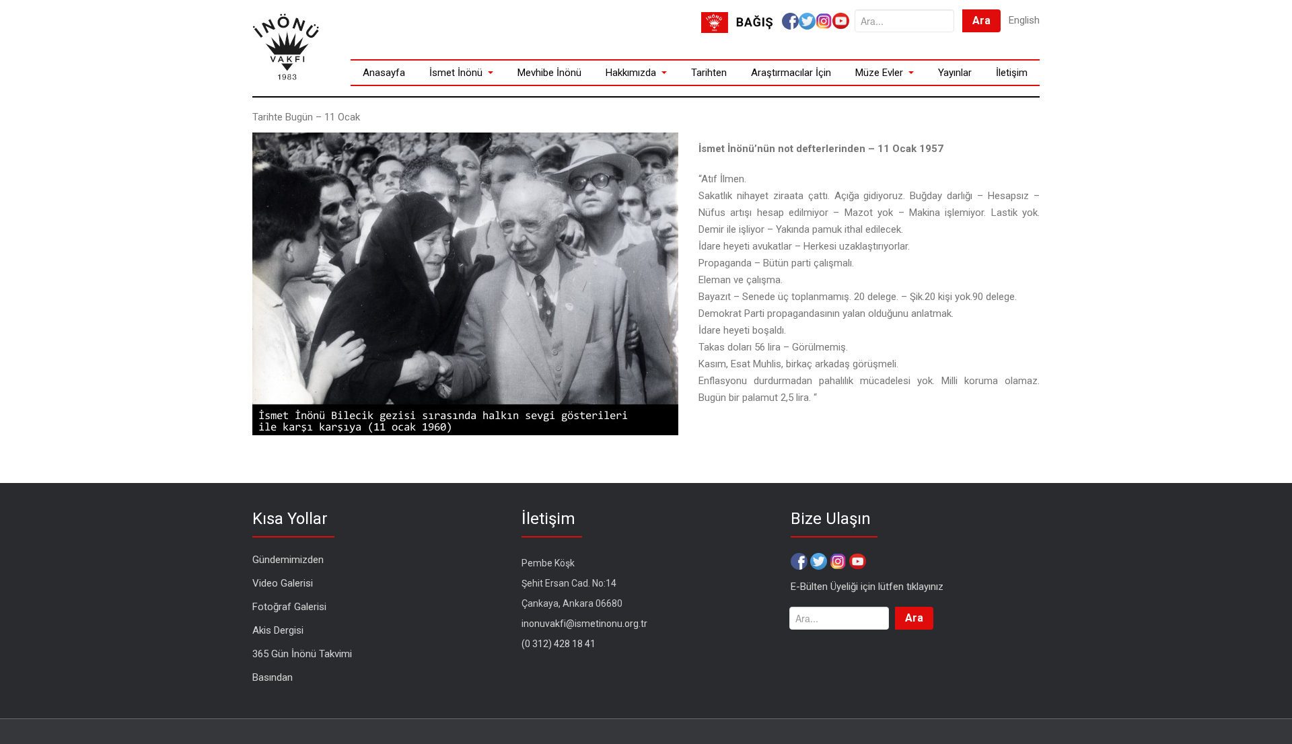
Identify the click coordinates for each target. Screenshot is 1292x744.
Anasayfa (384, 73)
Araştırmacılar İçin (791, 73)
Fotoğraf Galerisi (289, 607)
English (1024, 20)
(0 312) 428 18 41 (559, 643)
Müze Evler (879, 73)
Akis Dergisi (277, 630)
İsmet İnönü (455, 73)
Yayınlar (955, 73)
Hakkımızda (631, 73)
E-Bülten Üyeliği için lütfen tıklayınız (867, 587)
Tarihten (709, 73)
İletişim (1012, 73)
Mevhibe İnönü (549, 73)
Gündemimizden (288, 560)
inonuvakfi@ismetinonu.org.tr (584, 623)
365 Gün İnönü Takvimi (302, 654)
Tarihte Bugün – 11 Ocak (306, 117)
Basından (272, 677)
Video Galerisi (282, 583)
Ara (981, 20)
